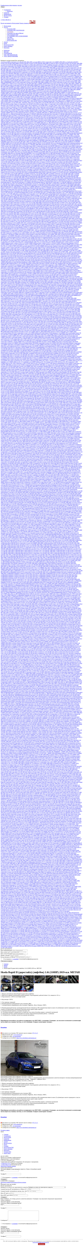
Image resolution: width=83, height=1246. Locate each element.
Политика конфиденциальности (9, 1182)
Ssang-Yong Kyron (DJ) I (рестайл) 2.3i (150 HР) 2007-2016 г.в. (30, 741)
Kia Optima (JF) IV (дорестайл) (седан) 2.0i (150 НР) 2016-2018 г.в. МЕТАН (42, 391)
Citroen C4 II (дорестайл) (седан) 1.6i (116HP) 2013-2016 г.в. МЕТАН (31, 166)
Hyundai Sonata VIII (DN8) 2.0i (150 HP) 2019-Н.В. (58, 318)
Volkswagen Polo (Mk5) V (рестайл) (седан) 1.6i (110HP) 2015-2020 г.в (21, 867)
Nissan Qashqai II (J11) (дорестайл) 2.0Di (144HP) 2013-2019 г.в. (52, 638)
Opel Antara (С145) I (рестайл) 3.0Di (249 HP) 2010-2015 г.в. (63, 663)
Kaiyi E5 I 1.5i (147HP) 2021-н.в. (11, 380)
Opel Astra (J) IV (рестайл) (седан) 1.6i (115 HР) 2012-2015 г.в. (27, 656)
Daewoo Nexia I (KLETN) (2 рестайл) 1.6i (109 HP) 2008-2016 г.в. (58, 170)
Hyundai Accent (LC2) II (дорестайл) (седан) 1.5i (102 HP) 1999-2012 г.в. (26, 298)
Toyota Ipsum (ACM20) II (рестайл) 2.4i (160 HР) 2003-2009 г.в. (28, 769)
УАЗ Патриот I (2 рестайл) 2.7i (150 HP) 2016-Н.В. (22, 937)
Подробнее (4, 1027)
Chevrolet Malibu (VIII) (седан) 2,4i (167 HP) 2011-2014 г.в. (56, 128)
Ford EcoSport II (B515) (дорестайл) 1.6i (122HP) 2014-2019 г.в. (25, 237)
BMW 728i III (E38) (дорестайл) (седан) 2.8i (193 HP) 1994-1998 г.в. (57, 83)
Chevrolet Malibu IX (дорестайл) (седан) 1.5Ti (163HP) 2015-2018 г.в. (52, 156)
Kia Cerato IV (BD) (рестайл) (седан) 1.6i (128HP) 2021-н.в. (61, 431)
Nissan (45, 601)
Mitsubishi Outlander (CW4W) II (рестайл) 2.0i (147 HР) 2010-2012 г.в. (21, 575)
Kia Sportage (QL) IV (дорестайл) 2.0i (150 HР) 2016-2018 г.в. (46, 420)
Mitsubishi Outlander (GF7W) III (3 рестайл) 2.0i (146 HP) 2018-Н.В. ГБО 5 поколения (33, 592)
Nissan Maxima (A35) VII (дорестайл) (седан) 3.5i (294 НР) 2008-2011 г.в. (58, 609)
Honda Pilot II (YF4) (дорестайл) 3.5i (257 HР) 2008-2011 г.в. (42, 285)
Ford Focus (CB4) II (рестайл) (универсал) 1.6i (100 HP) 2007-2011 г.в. (54, 220)
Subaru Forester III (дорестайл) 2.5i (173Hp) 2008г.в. (32, 747)
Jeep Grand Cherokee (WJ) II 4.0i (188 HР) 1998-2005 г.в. (58, 369)
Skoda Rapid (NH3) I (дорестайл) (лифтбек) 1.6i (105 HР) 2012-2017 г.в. (43, 718)
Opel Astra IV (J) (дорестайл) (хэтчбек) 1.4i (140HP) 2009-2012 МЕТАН (54, 664)
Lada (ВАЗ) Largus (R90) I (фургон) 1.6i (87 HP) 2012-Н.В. (38, 454)
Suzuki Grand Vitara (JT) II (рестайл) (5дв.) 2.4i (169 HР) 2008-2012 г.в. (53, 759)
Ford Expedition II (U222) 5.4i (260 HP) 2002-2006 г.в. (61, 231)
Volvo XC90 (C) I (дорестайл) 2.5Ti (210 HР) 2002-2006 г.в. (39, 896)
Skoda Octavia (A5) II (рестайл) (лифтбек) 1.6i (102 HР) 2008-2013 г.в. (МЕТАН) (30, 720)
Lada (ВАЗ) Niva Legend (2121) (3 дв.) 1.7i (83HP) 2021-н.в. (19, 485)
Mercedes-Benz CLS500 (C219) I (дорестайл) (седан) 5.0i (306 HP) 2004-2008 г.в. (24, 564)
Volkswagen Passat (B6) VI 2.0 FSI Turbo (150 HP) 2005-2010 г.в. (38, 864)
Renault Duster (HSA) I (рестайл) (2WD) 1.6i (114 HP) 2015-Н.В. (44, 702)
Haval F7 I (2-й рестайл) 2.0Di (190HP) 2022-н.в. (32, 270)
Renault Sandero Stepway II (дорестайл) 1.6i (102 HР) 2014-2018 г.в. (41, 688)
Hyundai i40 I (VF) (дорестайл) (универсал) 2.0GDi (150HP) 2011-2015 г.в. (45, 340)
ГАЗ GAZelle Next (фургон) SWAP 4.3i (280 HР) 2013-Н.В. (42, 914)
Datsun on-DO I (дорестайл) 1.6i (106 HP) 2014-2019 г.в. (20, 191)
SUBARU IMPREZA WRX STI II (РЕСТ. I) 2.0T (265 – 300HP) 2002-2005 (37, 753)
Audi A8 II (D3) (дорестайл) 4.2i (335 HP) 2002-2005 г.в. (28, 72)
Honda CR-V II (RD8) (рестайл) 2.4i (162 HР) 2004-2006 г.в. (38, 282)
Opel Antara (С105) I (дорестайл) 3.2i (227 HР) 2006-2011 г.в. (27, 659)
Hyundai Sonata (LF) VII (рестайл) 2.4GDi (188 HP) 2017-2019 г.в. (21, 322)
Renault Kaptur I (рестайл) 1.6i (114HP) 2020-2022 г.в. (19, 711)
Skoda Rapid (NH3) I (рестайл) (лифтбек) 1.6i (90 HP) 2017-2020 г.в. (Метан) (40, 725)
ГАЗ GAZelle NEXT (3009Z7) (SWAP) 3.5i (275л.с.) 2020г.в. (63, 918)
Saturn (4, 714)
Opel (46, 647)
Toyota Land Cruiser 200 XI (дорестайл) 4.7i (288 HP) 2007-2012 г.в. (50, 818)
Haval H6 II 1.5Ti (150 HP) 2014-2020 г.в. (22, 263)
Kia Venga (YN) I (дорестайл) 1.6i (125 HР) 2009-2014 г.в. (60, 380)
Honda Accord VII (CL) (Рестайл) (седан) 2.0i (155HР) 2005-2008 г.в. (38, 278)
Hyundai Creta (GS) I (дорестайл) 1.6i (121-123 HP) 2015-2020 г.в (42, 324)
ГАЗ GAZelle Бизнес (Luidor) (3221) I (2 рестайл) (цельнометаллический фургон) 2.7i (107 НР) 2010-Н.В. (41, 909)
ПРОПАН (6, 50)
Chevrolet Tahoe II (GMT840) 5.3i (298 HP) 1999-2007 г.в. (47, 137)
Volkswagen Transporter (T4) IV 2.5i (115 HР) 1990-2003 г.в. (50, 863)
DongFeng (66, 191)
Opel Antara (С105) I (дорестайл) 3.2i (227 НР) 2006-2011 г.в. (60, 659)
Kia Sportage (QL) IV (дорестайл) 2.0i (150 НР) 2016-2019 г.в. (59, 399)
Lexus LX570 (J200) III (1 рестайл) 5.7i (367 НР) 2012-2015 (43, 509)
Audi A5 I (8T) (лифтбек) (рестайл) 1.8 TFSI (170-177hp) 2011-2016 (57, 65)
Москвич (50, 518)
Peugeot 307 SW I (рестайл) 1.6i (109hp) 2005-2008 (62, 669)
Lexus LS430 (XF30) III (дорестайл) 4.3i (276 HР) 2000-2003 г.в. (25, 498)
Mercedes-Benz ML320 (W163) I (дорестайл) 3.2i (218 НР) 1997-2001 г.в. (33, 554)
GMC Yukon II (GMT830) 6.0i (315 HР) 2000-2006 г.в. (36, 250)
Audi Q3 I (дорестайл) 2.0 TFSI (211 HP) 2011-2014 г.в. (49, 75)
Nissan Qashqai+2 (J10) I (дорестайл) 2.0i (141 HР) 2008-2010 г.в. (33, 615)
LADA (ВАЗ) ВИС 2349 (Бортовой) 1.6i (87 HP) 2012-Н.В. (25, 464)
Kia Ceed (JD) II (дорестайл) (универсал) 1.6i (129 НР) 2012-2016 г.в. (21, 393)
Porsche (4, 676)
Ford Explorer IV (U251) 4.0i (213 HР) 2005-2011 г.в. (35, 214)
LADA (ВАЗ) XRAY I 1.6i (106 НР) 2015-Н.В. (58, 453)
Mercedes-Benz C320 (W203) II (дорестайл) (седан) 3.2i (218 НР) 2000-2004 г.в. (41, 537)
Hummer (38, 295)
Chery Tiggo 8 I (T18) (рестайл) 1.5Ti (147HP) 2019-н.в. (52, 108)
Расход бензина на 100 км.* (8, 957)
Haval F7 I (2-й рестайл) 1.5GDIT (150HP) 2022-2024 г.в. (29, 273)
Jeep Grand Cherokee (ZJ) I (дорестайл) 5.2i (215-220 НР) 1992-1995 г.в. (27, 375)
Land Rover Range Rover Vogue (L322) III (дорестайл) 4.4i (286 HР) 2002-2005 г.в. (41, 493)
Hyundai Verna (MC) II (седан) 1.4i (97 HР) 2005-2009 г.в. (17, 299)
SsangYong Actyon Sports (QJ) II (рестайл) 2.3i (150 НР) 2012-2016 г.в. (41, 740)
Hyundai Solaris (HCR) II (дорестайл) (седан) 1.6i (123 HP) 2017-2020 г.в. (46, 302)
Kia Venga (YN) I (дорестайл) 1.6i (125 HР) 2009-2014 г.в (43, 412)
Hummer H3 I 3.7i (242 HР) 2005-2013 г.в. (37, 296)
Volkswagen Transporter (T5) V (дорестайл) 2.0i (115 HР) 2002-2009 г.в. (48, 862)
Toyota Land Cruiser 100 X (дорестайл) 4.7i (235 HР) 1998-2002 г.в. (44, 783)
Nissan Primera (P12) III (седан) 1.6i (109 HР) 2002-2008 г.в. (37, 605)
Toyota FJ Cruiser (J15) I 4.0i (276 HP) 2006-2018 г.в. (30, 780)
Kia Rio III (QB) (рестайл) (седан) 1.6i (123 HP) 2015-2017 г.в (47, 408)
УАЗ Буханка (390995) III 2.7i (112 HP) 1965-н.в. (42, 946)
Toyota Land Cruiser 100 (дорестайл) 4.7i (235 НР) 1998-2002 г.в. (34, 811)
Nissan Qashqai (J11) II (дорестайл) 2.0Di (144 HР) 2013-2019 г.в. (52, 617)
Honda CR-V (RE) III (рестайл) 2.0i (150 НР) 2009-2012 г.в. (27, 289)
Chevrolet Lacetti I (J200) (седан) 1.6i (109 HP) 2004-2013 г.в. (21, 120)
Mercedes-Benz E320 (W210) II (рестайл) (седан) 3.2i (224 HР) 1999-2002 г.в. (56, 540)
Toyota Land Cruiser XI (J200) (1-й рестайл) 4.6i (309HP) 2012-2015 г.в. (55, 837)
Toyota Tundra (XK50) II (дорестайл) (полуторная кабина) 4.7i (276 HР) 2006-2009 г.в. (36, 796)
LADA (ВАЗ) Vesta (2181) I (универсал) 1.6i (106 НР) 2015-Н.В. (28, 453)
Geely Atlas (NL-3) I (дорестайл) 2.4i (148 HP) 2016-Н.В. (56, 240)
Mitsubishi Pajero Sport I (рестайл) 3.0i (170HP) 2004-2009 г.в (42, 583)
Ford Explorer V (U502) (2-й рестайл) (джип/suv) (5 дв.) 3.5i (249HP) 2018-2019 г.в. (24, 231)
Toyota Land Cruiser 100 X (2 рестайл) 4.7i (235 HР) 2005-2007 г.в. (31, 786)
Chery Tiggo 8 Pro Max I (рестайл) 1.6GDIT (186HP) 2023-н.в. (22, 111)
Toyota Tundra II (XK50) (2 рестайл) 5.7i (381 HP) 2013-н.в (43, 804)
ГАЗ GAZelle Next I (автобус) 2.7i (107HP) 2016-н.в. (24, 922)
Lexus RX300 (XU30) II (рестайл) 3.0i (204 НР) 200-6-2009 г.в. (33, 501)
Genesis (45, 237)
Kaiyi (40, 379)
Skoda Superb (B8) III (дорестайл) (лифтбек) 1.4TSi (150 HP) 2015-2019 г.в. (33, 731)
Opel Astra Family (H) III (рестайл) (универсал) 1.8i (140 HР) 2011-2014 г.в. (39, 651)
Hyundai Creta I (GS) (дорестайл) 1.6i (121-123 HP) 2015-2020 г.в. (26, 318)
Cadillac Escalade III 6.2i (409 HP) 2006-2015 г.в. (53, 94)
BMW (7, 82)
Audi (68, 62)
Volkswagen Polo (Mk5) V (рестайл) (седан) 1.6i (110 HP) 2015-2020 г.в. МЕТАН (46, 870)
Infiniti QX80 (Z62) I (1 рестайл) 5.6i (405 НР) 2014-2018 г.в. (18, 356)
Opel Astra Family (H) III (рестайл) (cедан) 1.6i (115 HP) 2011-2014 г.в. (34, 654)
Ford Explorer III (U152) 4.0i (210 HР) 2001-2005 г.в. (61, 212)
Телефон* (3, 1174)
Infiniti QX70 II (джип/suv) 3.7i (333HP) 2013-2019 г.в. (49, 359)
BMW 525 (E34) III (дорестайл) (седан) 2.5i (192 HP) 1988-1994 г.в (59, 89)
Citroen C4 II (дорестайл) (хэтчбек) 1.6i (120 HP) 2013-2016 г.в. (44, 165)
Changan (4, 98)
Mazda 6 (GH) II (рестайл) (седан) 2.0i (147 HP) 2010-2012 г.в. (27, 521)
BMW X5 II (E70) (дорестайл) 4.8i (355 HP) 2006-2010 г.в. (37, 88)
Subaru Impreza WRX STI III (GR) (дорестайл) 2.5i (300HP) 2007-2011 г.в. (46, 757)
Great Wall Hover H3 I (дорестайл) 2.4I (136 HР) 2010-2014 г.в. (50, 254)
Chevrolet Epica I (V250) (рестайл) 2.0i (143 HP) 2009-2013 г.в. (42, 118)
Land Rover (42, 485)
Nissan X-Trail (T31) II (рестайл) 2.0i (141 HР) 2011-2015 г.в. (44, 621)
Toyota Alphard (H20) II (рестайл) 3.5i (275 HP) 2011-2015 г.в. (25, 812)
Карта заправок (8, 1149)
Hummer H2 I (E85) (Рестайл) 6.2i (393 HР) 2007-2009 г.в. (56, 295)
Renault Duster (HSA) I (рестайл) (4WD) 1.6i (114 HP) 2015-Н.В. (55, 701)
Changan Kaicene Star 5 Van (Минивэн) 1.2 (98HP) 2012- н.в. (59, 101)
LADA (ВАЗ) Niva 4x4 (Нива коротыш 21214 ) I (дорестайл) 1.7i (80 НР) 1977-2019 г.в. (34, 450)
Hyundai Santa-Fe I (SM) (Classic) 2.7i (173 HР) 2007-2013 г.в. (50, 311)
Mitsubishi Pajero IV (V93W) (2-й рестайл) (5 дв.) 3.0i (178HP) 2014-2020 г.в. (34, 596)
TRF (57, 946)
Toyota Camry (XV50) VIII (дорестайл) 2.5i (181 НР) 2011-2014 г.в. (20, 770)
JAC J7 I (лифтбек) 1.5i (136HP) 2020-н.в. (66, 360)
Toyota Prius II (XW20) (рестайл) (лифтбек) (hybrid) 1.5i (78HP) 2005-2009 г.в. (23, 835)
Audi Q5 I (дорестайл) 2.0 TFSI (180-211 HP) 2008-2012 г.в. (37, 73)
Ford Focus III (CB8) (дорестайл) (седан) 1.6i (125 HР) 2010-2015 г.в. (56, 205)
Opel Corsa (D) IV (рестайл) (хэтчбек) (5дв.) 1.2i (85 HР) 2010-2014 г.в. (24, 649)
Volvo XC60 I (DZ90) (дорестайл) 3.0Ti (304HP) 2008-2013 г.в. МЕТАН (29, 902)
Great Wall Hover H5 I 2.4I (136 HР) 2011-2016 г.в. (54, 257)
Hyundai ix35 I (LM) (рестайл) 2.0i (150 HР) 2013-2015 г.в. (59, 308)
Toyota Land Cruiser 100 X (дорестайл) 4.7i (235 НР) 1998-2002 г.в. (39, 785)
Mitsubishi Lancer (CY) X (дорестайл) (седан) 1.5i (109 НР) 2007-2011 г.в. (35, 570)
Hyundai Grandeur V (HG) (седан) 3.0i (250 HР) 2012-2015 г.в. (60, 305)
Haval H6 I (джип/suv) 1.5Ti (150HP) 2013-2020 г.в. (57, 269)
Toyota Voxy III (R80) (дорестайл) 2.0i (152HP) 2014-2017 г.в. (44, 838)
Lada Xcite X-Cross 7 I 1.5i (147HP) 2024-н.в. (53, 482)
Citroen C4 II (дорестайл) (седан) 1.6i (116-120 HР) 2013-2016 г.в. (20, 163)
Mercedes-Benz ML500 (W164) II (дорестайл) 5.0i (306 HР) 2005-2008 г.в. (25, 559)
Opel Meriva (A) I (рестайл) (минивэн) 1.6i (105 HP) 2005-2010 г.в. (29, 663)
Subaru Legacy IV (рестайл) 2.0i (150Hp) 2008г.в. (62, 750)
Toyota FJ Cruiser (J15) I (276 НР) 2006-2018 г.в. (57, 780)
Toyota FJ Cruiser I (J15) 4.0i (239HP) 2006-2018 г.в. (22, 830)
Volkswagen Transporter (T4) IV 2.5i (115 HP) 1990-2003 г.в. (47, 869)
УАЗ (48, 927)
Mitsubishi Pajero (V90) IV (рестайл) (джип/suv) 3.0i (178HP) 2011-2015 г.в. (40, 593)
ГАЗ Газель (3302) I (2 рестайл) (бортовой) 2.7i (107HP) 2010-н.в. (56, 922)
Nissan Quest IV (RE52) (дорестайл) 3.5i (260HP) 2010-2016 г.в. (39, 641)
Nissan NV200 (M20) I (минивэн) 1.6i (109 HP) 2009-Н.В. (61, 612)
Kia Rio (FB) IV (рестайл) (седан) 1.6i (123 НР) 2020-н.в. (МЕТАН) (55, 382)
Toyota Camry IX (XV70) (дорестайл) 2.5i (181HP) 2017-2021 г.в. (28, 827)
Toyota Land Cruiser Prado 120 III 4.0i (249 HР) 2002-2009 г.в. (21, 788)
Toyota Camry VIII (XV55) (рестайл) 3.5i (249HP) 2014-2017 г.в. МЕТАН (40, 847)
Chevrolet (18, 112)
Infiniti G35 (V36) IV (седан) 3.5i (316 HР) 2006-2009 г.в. (56, 347)
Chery (77, 101)
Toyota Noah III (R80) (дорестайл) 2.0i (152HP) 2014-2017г (39, 820)
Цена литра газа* (5, 952)
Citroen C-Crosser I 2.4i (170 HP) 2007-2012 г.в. (28, 162)
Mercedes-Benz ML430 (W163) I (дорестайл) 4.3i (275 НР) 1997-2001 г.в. (28, 557)
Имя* (2, 1170)
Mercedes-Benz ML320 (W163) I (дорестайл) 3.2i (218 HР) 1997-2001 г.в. (35, 553)
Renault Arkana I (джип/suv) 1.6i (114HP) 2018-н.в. (62, 706)
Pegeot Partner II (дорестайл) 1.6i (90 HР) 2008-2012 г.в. (38, 667)
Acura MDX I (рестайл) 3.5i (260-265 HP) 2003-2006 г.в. (19, 62)
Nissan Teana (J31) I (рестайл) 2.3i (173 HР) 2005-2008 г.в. (52, 607)
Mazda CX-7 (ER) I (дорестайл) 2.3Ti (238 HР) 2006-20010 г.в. (41, 524)
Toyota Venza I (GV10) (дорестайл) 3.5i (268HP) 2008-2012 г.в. (57, 843)
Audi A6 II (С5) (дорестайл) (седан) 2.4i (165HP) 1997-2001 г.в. (60, 79)
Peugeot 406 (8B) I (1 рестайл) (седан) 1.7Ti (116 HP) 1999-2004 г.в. (34, 672)
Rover (14, 712)
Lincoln (16, 518)
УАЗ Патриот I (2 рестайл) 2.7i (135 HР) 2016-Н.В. (32, 934)
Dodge (72, 172)
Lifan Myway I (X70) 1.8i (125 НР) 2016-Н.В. (28, 517)
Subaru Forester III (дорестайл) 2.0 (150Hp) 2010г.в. (39, 749)
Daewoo (10, 169)
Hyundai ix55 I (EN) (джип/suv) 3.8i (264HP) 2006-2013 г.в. (51, 338)
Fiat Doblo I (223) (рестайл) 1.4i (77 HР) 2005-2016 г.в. (35, 194)
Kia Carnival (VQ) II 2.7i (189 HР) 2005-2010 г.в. (60, 405)
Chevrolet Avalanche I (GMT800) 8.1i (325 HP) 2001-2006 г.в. (38, 134)
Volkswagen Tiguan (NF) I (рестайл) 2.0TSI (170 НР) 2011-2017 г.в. (57, 856)
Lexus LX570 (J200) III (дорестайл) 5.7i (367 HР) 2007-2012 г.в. (42, 504)
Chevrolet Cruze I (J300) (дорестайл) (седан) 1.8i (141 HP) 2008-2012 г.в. (30, 124)
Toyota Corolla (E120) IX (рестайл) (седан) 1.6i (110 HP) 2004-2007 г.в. (51, 806)
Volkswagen (40, 851)
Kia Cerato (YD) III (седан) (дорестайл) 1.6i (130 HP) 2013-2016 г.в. (51, 415)
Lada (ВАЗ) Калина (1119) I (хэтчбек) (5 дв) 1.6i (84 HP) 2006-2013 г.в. (48, 456)
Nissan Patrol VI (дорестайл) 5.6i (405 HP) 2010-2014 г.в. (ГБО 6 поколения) (29, 627)
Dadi (6, 169)
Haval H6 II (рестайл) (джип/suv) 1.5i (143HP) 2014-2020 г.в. (43, 266)
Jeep (39, 366)
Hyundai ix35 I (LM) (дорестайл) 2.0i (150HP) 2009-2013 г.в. (18, 338)
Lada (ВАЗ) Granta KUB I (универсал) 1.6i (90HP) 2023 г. (25, 482)
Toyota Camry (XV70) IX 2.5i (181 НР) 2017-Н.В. (46, 772)
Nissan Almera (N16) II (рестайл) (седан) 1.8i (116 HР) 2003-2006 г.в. (20, 604)
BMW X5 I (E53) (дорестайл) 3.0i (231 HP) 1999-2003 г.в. (50, 85)
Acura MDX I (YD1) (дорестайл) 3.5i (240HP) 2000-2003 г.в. (50, 62)
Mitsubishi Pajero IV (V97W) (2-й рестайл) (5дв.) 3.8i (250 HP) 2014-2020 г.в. (23, 601)
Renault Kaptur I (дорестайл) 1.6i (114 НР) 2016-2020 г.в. (51, 692)
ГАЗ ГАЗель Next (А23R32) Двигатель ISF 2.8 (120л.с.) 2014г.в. (39, 905)
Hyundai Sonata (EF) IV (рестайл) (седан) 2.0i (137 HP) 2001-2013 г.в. (29, 321)
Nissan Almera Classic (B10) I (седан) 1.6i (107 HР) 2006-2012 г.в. (22, 602)
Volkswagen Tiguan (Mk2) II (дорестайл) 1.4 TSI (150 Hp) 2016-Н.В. (20, 856)
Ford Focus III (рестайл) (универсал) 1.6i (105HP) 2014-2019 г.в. (58, 228)
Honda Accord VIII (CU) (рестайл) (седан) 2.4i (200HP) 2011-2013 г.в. (45, 292)
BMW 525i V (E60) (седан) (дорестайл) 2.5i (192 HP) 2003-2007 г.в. (20, 83)
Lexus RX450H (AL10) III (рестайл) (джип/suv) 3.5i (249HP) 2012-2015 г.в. (25, 512)
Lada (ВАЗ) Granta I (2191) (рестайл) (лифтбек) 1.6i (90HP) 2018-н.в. (31, 475)
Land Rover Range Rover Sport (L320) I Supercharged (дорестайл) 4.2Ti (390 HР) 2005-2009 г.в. (41, 488)
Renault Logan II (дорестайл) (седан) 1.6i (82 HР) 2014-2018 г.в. (30, 689)
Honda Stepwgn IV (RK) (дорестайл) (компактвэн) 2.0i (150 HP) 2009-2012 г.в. (29, 279)
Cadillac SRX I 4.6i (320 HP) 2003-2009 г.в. (28, 94)
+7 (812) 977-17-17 (6, 1163)
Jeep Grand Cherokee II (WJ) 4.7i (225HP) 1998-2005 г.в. (36, 378)
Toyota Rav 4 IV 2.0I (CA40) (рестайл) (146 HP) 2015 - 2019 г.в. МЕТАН (32, 805)
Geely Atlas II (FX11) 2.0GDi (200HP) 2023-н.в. (37, 246)
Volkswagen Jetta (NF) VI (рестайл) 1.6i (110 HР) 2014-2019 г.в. (22, 876)
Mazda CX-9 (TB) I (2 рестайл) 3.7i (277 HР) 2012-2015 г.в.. (51, 531)
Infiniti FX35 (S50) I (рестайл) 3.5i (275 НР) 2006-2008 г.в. (31, 349)
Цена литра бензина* (6, 953)
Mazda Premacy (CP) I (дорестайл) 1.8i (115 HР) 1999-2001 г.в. (56, 522)
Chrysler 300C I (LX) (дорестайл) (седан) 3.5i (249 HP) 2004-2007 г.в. (40, 157)
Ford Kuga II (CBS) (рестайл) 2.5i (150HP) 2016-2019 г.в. (43, 222)
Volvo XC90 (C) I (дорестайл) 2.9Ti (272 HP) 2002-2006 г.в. (42, 901)
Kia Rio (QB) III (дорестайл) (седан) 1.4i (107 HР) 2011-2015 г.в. (49, 386)
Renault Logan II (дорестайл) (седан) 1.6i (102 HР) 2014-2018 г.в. (59, 686)
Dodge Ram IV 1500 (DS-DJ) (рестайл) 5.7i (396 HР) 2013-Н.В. (33, 180)
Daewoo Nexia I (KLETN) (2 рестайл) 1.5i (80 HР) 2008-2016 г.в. (29, 169)
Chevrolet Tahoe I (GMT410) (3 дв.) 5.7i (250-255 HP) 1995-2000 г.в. (56, 136)
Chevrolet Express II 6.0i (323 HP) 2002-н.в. (59, 117)
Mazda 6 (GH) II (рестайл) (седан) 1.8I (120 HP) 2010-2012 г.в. (22, 522)
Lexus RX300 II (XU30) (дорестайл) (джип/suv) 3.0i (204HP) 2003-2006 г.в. (31, 511)
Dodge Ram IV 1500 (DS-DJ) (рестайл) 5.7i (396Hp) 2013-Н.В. (20, 182)
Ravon (58, 679)
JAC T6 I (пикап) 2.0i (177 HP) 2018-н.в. (47, 363)
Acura (2, 62)
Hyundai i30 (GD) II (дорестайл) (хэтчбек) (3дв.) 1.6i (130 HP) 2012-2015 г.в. (56, 315)
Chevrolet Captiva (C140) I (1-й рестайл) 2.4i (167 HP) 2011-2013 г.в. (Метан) (42, 150)
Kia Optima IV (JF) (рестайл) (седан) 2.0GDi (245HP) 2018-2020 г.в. (31, 438)
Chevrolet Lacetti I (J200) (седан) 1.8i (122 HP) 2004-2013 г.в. (54, 120)
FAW (17, 192)
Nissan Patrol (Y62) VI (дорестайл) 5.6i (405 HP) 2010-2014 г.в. (39, 625)
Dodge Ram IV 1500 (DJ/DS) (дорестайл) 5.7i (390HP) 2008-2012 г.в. (23, 186)
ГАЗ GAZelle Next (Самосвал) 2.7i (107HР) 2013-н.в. (40, 924)
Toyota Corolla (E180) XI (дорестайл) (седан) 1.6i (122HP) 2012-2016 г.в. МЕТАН (49, 808)
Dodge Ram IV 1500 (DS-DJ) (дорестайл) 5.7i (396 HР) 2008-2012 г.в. (40, 179)
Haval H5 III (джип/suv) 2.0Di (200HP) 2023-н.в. (32, 272)
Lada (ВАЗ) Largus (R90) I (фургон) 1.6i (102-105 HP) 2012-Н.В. (41, 460)
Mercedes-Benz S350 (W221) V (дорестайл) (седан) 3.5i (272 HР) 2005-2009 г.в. (29, 547)
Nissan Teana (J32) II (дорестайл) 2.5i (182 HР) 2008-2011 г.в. (21, 609)
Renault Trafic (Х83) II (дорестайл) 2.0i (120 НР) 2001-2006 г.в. (22, 696)
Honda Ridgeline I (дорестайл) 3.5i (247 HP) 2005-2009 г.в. (54, 286)
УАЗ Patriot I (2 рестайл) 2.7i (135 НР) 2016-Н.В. (64, 938)
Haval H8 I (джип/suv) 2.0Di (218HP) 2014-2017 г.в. (22, 267)
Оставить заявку (5, 1130)
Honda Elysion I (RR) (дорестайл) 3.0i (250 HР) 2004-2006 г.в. (19, 280)
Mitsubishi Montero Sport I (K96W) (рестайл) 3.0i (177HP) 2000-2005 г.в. (35, 585)
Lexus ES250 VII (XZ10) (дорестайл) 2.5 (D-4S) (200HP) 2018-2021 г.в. (51, 514)
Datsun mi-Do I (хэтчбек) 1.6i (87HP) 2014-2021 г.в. (49, 191)
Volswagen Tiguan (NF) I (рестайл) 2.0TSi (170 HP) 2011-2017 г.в (57, 867)
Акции (6, 1141)
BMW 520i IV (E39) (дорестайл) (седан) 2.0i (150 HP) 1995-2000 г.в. (27, 82)
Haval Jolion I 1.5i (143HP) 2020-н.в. (69, 267)
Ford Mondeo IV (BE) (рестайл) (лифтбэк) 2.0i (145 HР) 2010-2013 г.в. (46, 208)
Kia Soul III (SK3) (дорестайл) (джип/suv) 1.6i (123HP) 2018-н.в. (53, 424)
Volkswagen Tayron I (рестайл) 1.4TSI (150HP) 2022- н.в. (17, 891)
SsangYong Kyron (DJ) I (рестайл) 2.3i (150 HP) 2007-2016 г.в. (19, 743)
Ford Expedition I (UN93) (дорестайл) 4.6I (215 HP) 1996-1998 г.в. (58, 218)
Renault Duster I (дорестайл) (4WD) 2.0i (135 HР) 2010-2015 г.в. (56, 696)
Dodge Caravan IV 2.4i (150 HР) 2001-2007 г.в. (38, 173)
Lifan (14, 517)
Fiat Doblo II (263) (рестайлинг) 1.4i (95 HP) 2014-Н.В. (65, 194)
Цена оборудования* (6, 950)
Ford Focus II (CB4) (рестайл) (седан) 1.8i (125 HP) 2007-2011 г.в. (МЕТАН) (39, 198)
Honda (22, 275)
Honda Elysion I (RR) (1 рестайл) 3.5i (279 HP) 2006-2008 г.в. (52, 280)
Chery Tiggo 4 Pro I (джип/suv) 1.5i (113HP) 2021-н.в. (43, 107)
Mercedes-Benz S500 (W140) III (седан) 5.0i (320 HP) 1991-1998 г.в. (26, 546)
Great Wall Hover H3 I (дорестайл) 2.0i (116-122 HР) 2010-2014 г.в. (23, 257)
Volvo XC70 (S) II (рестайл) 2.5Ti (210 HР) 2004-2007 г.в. (57, 893)
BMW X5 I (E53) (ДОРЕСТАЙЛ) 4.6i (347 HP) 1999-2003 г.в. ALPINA (21, 89)
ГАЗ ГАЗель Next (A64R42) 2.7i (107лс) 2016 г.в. (19, 917)
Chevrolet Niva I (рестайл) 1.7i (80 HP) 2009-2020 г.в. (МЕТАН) (38, 112)
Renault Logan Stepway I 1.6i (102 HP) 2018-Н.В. (42, 705)
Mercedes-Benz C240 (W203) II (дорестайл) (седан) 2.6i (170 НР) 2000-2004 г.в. (37, 535)
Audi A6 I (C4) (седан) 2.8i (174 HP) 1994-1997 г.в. (24, 69)
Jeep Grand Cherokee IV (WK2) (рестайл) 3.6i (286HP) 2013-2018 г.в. (41, 372)
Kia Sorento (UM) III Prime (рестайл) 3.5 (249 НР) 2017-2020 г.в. (39, 395)
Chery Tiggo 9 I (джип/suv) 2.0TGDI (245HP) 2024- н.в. (54, 111)
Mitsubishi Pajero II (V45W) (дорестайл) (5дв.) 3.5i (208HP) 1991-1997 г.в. (25, 599)
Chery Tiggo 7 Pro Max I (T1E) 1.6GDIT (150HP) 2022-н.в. (21, 108)
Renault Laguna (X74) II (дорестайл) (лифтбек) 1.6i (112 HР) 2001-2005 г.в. (38, 683)
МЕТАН (6, 52)
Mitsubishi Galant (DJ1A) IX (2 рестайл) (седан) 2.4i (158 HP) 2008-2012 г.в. (22, 591)
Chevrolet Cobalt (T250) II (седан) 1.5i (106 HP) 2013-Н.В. (35, 147)
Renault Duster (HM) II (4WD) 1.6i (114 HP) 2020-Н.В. (51, 708)
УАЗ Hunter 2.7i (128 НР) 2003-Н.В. (40, 928)
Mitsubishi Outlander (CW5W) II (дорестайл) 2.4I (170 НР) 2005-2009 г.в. (22, 589)
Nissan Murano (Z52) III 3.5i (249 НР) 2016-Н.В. (18, 628)
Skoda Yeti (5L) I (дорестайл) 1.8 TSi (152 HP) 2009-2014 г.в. (49, 730)
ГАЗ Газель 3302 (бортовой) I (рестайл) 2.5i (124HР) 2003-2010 (50, 917)
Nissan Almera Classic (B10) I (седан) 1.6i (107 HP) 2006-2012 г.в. (19, 631)
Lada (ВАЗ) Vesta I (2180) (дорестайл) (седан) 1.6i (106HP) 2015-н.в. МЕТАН (41, 473)
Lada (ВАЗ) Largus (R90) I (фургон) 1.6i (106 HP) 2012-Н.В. (62, 457)
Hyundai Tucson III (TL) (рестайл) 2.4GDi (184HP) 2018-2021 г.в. (20, 347)
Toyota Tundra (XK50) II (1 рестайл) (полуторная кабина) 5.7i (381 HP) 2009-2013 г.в (52, 815)
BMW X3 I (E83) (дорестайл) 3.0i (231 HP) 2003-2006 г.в (26, 86)
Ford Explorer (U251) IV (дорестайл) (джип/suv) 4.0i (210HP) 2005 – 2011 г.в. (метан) (39, 229)
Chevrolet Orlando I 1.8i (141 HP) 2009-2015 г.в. (34, 133)
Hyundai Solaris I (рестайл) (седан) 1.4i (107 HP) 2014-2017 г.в (40, 320)
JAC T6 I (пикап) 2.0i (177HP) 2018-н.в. (52, 362)
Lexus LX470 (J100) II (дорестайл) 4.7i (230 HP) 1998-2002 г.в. (56, 502)
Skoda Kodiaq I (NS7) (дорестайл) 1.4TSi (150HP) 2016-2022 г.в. (59, 735)
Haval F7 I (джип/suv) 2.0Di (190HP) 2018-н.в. (23, 265)
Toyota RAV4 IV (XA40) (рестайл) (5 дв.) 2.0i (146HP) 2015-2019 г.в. (29, 828)
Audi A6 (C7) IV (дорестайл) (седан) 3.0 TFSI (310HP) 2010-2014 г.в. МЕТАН (32, 78)
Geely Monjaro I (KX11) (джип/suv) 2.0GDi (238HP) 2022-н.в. (59, 244)
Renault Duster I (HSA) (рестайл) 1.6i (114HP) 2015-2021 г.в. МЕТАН (51, 682)
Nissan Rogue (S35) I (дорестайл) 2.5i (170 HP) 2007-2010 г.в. (46, 633)
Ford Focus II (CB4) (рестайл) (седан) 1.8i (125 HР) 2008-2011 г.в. (33, 199)
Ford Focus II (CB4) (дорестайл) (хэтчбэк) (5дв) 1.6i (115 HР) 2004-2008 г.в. (22, 202)
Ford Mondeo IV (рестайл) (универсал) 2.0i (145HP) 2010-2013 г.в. (23, 228)
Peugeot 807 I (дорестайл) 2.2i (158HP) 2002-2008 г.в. (22, 673)
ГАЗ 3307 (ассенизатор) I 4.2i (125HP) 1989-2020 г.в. (24, 925)
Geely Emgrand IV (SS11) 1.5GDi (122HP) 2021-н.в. (29, 244)
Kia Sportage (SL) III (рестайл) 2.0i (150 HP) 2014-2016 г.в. (29, 414)
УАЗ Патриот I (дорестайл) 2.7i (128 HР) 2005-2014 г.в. (17, 930)
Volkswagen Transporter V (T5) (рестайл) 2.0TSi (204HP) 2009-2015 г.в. (21, 885)
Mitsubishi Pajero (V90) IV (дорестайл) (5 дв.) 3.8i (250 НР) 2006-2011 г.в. (22, 580)
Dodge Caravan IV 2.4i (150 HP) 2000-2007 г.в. (40, 183)
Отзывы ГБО (7, 1152)
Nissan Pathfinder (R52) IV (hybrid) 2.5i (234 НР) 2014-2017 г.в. (33, 630)
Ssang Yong (27, 738)
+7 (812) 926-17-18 (6, 1164)
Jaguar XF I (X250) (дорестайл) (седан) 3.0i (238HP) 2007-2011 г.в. (20, 366)
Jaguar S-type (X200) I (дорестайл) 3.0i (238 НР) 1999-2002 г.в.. (30, 364)
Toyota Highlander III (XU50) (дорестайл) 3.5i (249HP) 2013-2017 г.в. (45, 809)
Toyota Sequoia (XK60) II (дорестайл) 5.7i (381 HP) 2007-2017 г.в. (48, 802)
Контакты (6, 1150)
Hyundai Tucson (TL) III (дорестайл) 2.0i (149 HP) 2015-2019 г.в (35, 328)
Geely (49, 238)
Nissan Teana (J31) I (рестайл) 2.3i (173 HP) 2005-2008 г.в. (53, 631)
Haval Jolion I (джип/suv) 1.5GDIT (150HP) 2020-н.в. (59, 270)
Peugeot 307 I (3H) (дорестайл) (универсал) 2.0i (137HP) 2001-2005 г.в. (56, 673)
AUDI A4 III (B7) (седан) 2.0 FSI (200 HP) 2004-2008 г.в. (35, 63)
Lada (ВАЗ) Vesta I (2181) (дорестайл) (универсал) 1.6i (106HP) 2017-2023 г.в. (31, 483)
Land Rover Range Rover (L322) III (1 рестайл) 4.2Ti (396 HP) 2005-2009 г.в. (23, 495)
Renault (34, 680)
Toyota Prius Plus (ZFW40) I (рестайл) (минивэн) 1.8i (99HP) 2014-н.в (59, 821)
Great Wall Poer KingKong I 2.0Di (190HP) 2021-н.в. (27, 262)
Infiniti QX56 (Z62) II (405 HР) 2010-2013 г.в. (66, 351)
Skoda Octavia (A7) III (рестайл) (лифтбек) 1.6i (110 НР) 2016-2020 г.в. (40, 727)
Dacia (3, 169)
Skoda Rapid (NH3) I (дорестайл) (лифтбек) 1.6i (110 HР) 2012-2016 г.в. (43, 717)
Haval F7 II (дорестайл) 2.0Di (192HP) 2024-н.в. (58, 273)
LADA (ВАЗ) (68, 440)
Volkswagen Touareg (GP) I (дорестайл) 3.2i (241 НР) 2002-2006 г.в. (48, 860)
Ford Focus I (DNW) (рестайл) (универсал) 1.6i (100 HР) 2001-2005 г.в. (27, 201)
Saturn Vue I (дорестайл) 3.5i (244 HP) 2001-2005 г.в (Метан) (22, 714)
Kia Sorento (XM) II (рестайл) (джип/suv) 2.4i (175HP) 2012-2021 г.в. (21, 430)
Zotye (3, 904)
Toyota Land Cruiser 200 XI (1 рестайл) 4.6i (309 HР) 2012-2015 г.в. (37, 792)
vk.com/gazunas (16, 1036)
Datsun (45, 189)
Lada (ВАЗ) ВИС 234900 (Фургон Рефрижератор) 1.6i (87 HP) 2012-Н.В (53, 466)
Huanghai (10, 295)
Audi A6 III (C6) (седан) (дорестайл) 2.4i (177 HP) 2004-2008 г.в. (39, 67)
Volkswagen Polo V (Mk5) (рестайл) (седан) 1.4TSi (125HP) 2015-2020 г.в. (30, 888)
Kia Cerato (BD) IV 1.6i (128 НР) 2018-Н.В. (51, 389)
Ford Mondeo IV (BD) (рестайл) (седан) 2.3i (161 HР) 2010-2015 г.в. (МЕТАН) (32, 196)
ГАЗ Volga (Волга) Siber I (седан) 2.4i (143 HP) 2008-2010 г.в (63, 908)
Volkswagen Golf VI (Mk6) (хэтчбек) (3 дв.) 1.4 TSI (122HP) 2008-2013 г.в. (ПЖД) (53, 859)
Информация (7, 14)
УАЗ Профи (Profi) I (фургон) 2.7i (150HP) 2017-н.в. (60, 941)
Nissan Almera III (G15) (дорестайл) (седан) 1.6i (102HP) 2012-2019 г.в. (27, 635)
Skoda (40, 714)
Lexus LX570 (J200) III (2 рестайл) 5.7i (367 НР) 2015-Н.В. (29, 505)
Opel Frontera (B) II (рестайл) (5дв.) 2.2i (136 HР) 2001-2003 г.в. (36, 662)
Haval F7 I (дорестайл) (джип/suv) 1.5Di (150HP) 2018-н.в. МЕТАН (54, 265)
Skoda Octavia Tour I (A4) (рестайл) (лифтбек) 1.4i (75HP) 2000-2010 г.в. (30, 734)
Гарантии (6, 12)
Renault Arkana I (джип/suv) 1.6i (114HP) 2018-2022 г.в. (49, 711)
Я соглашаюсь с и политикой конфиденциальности (20, 959)
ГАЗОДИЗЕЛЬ (8, 53)
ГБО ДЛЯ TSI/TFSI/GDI (10, 54)
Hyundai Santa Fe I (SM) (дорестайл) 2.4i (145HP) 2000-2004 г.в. (41, 336)
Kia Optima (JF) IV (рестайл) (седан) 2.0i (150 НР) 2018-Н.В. (22, 389)
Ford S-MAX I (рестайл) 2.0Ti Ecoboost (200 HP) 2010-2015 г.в (43, 225)
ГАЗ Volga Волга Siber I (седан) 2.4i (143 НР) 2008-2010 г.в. (24, 906)
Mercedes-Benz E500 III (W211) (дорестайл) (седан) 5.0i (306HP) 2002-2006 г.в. (23, 543)
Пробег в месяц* (5, 955)
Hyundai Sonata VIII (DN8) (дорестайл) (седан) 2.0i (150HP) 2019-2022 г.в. (44, 343)
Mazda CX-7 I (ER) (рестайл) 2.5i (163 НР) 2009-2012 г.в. (44, 527)
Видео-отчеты (8, 15)
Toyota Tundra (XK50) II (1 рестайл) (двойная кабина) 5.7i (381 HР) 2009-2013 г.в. (35, 795)
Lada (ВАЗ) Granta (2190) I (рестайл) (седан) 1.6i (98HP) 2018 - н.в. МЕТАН (54, 467)
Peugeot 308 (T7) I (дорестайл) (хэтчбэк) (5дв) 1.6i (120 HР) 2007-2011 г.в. (28, 669)
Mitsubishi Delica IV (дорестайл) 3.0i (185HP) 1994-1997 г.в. (31, 598)
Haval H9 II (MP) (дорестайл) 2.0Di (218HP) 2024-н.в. (60, 272)
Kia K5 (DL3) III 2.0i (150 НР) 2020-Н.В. (20, 408)
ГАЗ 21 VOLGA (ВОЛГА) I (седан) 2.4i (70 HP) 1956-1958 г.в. (30, 908)
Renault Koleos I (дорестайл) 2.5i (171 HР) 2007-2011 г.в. (33, 706)
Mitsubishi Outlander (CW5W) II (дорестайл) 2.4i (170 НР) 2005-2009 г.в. (24, 586)
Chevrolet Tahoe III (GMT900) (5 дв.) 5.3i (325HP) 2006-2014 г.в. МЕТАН (35, 153)
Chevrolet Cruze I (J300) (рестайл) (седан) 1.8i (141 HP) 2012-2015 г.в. (24, 127)
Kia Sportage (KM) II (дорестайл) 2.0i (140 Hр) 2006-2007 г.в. (24, 396)
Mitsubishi (55, 569)
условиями (15, 959)
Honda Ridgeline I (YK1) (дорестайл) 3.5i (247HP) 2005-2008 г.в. (47, 291)
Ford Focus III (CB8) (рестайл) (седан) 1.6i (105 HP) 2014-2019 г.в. (49, 207)
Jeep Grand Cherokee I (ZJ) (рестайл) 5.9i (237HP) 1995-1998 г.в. (19, 376)
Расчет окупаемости (6, 23)
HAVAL (43, 262)
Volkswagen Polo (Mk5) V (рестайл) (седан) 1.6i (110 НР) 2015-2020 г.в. (21, 854)
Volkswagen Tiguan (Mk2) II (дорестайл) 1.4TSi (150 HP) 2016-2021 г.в (21, 879)
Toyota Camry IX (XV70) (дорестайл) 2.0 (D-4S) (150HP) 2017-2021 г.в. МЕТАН (37, 841)
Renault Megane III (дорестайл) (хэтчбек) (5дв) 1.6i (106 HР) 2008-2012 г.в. (22, 691)
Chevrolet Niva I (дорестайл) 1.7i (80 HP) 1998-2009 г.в (28, 144)
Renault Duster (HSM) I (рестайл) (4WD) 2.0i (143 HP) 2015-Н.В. (20, 701)
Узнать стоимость (24, 23)
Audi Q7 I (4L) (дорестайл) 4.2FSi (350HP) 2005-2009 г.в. (41, 80)
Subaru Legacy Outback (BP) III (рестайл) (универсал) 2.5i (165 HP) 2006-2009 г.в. (28, 754)
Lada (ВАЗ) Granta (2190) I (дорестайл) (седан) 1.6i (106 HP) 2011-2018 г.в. (31, 447)
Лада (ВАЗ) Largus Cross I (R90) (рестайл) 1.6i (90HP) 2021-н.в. (56, 478)
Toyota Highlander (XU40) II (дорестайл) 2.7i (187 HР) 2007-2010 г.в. (54, 777)
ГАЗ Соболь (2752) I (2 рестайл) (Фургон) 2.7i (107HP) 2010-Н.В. (52, 920)
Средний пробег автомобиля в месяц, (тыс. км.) (14, 1191)
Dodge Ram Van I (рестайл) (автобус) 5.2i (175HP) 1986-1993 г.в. (25, 189)
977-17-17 (35, 1033)
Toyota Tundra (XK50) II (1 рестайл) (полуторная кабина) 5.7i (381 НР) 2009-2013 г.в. (49, 798)
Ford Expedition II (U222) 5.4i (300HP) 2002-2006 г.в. (51, 233)
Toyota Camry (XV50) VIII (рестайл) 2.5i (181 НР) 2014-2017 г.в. (53, 817)
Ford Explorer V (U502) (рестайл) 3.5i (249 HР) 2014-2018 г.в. (41, 217)
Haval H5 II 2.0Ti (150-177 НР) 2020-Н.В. (57, 262)
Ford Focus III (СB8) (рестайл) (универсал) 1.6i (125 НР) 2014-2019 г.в (52, 221)
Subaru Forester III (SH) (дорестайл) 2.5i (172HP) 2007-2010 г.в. (22, 756)
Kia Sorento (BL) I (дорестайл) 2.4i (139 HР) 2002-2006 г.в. (40, 401)
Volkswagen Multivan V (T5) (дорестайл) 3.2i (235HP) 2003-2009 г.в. (21, 889)
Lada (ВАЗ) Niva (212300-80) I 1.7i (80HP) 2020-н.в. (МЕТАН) (41, 480)
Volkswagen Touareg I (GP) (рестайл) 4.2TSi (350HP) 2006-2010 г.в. (23, 882)
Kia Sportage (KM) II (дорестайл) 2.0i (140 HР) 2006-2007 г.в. (56, 393)
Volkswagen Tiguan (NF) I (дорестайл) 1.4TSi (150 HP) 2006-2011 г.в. (27, 875)
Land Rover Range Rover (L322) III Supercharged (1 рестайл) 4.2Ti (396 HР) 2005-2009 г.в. (54, 492)
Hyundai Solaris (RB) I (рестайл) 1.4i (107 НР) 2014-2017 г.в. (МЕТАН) (52, 299)
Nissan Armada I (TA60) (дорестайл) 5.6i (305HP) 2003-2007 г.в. (30, 644)
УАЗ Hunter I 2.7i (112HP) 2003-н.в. (28, 943)
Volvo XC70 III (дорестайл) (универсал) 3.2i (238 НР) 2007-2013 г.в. (47, 895)
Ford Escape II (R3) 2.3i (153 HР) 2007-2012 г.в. (34, 212)
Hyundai (4, 298)
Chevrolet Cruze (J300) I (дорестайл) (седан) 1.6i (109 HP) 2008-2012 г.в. (43, 146)
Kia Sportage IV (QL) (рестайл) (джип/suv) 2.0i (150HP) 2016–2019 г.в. (27, 428)
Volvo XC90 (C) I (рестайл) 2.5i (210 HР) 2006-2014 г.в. (52, 898)
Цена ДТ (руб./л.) (5, 1193)
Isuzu (16, 360)
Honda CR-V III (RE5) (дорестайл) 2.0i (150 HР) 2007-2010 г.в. (25, 283)
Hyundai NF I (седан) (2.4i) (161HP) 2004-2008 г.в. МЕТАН (55, 322)
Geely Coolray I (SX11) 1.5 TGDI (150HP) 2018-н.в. (24, 243)
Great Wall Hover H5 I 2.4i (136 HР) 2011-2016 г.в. (29, 259)
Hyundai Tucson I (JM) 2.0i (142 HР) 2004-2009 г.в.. (45, 327)
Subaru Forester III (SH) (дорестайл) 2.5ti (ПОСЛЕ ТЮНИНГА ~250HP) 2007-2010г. (49, 751)
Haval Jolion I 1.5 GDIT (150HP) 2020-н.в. (47, 267)
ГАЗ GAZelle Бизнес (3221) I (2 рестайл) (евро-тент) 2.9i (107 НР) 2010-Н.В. (56, 912)
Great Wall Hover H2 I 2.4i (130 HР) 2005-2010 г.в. (38, 253)
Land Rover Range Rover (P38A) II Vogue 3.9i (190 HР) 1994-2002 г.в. (21, 486)
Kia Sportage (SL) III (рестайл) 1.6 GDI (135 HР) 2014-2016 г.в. (25, 399)
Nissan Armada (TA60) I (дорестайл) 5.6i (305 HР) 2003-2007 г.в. (30, 622)
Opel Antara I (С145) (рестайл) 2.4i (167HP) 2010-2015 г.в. (52, 666)
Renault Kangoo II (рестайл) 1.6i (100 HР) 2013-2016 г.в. (36, 695)
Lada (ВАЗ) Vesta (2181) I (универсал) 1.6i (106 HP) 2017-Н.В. (37, 463)
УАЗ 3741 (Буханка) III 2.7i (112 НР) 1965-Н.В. (62, 927)
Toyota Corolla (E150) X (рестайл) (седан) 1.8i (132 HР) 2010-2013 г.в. (39, 767)
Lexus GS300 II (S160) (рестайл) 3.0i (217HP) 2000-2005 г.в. (62, 512)
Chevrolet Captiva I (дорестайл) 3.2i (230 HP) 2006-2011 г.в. (38, 130)
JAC (19, 360)
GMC (11, 249)
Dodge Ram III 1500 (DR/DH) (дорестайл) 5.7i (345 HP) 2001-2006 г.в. (48, 176)
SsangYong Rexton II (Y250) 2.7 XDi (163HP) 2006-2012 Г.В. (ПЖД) (43, 744)
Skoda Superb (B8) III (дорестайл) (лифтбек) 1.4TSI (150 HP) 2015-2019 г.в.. (34, 733)
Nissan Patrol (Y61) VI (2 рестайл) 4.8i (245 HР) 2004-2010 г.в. (52, 624)
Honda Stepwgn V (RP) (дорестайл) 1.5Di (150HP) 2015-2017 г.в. (32, 293)
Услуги (6, 27)
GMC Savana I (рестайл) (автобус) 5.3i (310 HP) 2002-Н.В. (18, 251)
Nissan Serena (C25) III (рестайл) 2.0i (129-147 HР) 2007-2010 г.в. (28, 612)
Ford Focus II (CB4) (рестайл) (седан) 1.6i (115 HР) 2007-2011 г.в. (61, 204)
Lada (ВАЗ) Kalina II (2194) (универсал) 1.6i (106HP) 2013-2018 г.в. (20, 478)
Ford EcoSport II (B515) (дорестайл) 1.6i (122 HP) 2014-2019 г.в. (38, 209)
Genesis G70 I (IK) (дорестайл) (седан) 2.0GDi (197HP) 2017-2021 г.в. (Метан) (26, 238)
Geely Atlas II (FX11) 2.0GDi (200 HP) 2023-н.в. (47, 247)
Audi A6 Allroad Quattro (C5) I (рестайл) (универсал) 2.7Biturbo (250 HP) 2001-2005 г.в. (37, 70)
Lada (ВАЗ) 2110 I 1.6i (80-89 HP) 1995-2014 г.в (67, 454)
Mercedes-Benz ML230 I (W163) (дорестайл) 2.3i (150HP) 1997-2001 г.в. (32, 569)
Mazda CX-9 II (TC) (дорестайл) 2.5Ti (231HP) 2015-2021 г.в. (29, 534)
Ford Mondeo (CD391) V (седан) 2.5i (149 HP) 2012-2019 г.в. (32, 227)
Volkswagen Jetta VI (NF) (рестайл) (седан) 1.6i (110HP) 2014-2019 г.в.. (21, 877)
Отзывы (6, 17)
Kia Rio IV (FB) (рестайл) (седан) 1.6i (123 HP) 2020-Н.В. (42, 407)
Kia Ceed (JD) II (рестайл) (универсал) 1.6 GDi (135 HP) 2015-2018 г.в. (34, 409)
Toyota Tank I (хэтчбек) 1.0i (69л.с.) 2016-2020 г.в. (26, 843)
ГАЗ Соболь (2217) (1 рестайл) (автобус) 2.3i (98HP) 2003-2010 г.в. (37, 921)
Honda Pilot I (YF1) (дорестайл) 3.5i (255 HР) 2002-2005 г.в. (58, 283)
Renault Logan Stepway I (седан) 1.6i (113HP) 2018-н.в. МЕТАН (36, 709)
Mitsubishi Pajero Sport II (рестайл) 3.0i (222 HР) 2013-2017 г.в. (59, 580)
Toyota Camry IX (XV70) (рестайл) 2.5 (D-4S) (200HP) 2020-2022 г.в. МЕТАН (57, 844)
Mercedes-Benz (50, 534)
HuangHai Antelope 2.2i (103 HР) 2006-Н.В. (24, 295)
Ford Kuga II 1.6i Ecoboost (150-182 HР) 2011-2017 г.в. (23, 211)
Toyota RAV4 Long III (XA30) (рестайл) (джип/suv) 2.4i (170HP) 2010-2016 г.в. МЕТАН (41, 822)
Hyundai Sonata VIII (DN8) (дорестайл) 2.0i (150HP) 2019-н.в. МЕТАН (44, 334)
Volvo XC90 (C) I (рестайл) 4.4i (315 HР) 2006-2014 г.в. (31, 899)
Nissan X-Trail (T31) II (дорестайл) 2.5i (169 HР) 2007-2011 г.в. (59, 620)
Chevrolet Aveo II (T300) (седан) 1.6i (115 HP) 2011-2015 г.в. (32, 117)
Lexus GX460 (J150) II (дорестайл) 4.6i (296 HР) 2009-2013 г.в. (22, 502)
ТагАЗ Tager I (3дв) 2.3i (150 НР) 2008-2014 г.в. (19, 764)
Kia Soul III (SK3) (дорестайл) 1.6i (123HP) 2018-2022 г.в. (18, 440)
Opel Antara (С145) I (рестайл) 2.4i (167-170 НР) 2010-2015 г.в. (48, 660)
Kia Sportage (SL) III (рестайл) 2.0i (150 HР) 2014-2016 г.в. (57, 396)
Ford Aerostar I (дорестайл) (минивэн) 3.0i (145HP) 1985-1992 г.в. (44, 234)
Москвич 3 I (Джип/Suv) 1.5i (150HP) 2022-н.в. (16, 520)
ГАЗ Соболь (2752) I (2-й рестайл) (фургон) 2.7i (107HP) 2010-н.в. (29, 911)
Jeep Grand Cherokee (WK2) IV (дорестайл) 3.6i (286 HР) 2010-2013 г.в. (30, 373)
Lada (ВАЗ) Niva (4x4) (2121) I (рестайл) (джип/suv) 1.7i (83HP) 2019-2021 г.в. (26, 476)
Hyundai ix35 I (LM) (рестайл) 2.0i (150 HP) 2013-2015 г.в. (39, 309)
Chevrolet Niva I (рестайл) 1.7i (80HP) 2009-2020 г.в (57, 144)
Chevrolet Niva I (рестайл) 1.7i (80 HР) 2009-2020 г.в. (29, 114)
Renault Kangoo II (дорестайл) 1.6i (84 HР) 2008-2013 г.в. (59, 685)
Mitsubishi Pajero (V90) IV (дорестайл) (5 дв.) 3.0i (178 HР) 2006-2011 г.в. (22, 579)
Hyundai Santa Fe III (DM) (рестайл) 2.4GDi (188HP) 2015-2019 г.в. (45, 341)
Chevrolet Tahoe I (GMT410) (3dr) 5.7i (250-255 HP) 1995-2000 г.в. (20, 136)
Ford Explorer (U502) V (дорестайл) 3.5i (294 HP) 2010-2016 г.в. (25, 224)
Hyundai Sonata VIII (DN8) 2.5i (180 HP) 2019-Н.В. (46, 317)
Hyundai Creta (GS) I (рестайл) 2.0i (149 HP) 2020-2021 (28, 330)
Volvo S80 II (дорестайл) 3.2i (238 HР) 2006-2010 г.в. (27, 893)
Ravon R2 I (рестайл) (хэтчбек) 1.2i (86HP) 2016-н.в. (17, 680)
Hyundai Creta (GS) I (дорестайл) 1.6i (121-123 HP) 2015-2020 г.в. (26, 308)
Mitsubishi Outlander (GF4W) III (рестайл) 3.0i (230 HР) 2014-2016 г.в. (21, 578)
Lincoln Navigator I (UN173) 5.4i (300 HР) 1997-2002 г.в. (33, 518)
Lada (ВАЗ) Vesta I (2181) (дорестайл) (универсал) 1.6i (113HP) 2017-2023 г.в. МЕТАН (48, 479)
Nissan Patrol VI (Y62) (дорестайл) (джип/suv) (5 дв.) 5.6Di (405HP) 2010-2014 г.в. (43, 640)
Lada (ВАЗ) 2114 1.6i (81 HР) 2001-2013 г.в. (42, 444)
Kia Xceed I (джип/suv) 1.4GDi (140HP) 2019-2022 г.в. (52, 436)
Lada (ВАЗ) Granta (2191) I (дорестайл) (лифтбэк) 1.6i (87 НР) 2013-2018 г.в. (29, 449)
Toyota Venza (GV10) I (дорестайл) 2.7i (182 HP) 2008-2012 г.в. (57, 776)
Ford (9, 196)
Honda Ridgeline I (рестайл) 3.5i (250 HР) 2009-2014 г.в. (23, 286)
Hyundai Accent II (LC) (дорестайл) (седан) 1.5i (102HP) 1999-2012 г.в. (27, 346)
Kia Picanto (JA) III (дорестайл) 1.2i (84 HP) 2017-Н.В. (40, 383)
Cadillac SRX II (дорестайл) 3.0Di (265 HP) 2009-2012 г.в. (31, 96)
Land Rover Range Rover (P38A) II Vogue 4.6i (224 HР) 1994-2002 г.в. (58, 486)
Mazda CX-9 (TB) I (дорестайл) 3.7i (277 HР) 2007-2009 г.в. (27, 528)
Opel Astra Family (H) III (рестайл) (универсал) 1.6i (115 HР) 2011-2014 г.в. (39, 653)
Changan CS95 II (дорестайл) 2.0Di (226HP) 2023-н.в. (56, 99)
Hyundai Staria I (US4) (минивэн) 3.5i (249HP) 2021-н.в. (55, 333)
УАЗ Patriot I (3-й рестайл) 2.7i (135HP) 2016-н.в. (33, 941)
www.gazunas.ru (17, 1034)
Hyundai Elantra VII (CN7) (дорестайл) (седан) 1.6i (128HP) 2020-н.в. (21, 333)
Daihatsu (31, 172)
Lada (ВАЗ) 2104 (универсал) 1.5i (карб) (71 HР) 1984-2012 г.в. (32, 443)
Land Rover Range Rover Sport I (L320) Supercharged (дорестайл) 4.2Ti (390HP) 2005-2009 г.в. (27, 496)
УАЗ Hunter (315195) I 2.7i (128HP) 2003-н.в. (50, 943)
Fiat (49, 192)
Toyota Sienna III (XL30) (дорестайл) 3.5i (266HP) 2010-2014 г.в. (30, 834)
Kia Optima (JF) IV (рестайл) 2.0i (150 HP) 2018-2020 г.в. (17, 415)
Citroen (59, 160)
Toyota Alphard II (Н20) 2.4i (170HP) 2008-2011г (65, 805)
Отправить (3, 1179)
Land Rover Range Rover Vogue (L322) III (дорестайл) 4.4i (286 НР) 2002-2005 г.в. (57, 488)
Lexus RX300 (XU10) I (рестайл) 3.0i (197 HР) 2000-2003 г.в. (47, 499)
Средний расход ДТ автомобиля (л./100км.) (13, 1189)
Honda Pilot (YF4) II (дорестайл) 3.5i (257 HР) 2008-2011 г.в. (59, 289)
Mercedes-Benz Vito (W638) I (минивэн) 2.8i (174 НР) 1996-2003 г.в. (20, 563)
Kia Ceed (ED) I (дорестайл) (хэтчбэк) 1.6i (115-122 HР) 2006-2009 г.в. (39, 392)
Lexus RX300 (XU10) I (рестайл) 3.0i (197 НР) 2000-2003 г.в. (59, 498)
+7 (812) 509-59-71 (6, 19)
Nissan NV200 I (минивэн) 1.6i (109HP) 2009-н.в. (26, 646)
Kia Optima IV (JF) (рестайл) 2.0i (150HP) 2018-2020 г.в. (20, 424)
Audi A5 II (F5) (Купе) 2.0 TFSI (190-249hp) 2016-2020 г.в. (29, 76)
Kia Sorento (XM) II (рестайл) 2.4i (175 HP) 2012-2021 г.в (37, 417)
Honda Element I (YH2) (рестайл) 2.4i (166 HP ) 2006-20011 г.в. (44, 276)
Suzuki (32, 759)
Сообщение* (4, 1220)
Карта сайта (7, 1153)
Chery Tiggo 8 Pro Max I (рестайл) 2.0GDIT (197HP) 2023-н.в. (42, 109)
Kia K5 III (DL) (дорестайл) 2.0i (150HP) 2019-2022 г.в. (43, 433)
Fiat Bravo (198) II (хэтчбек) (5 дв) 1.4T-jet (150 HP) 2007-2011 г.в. (42, 195)
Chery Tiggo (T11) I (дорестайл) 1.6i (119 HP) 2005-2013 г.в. (40, 102)
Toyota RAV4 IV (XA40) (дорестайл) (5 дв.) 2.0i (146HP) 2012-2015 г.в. (21, 824)
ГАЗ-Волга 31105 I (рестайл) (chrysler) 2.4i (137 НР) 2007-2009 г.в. (54, 904)
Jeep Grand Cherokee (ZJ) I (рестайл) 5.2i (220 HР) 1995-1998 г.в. (40, 367)
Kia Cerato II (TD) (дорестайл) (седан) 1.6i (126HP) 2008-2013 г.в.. (37, 425)
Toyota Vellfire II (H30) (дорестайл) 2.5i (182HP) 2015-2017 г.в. (38, 831)
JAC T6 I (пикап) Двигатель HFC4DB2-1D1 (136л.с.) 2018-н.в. (37, 360)
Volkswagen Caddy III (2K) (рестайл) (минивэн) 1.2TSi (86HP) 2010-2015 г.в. (23, 886)
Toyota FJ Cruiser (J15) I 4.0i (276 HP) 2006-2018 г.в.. (26, 821)
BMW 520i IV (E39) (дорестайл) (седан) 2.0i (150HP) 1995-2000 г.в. (43, 92)
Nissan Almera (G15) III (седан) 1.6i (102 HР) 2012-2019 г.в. (55, 604)
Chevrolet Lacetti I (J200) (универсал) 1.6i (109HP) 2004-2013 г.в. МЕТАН (33, 122)
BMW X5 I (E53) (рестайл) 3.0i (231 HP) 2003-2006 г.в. (56, 86)
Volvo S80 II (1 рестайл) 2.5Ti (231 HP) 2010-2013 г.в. (60, 899)
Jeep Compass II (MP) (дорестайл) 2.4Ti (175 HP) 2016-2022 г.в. (22, 379)
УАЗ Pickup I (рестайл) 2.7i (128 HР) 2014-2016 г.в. (20, 935)
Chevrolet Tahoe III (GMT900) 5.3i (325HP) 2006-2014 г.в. (37, 151)
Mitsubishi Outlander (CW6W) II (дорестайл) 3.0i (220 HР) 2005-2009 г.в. (27, 573)
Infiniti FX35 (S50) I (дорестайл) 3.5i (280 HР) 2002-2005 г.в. (18, 350)
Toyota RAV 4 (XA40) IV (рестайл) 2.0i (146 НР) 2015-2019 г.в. (30, 775)
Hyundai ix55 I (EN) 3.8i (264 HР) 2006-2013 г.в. (44, 307)
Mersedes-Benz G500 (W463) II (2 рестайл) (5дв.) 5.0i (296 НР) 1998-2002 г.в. (34, 549)
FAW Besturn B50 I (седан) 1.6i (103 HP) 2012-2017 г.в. (33, 192)
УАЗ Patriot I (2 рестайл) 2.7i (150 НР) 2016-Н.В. (38, 938)
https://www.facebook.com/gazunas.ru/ (26, 1038)
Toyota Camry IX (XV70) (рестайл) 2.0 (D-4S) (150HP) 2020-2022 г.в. (35, 840)
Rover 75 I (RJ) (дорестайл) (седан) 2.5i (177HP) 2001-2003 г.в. (33, 712)
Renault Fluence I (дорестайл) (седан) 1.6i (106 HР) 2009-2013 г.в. (26, 685)
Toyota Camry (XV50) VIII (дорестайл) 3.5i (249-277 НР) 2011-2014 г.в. (35, 773)
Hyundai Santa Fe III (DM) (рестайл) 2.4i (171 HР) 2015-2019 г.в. (40, 312)
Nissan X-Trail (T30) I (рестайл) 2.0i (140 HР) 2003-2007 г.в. (18, 617)
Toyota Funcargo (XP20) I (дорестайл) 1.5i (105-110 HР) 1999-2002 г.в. (44, 766)
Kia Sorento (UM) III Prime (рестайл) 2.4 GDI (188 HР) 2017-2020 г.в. (45, 404)
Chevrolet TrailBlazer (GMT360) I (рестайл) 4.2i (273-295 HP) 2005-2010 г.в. (56, 149)
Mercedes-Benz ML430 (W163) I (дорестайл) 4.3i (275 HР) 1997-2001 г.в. (30, 556)
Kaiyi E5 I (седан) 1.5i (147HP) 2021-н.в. (53, 379)
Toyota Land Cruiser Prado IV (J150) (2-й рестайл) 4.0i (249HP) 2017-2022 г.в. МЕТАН (40, 849)
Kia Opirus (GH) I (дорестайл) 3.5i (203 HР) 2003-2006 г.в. (31, 405)
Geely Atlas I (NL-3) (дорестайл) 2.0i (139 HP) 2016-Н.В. (26, 240)
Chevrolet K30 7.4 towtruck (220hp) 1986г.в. (59, 133)
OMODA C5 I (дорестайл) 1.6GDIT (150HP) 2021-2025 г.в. (29, 647)
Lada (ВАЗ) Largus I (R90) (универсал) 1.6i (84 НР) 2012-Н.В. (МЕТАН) (47, 441)
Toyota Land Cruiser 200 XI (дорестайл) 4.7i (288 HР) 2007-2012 (59, 812)
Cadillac (15, 94)
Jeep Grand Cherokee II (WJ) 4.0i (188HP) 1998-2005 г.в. (52, 376)
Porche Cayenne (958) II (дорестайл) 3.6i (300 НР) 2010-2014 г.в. (49, 678)
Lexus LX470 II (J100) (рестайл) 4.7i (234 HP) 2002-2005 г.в (47, 508)
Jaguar (59, 363)
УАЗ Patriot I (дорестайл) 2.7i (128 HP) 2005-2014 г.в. (50, 937)
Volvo (34, 891)
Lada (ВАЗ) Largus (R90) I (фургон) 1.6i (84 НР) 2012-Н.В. (40, 451)
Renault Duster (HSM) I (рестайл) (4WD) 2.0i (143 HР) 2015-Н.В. (30, 699)
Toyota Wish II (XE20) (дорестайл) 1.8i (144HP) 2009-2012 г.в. (51, 846)
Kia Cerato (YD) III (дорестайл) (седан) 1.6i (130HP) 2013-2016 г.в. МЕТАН (31, 427)
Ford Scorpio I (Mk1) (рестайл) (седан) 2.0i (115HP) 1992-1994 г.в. (40, 236)
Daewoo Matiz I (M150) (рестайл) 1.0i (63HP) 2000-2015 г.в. (24, 170)
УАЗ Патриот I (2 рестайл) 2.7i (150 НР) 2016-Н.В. (47, 935)
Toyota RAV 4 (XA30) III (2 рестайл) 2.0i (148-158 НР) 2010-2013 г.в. (21, 776)
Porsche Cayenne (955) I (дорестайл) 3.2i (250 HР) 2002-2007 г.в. (58, 676)
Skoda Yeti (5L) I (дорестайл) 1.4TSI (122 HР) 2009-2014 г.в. (44, 715)
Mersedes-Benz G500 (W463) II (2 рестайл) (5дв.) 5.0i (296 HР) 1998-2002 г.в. (36, 551)
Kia (44, 380)
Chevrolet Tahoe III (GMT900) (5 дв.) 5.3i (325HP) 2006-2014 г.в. (30, 154)
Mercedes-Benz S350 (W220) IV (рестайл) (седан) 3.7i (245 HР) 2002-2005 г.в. (23, 544)
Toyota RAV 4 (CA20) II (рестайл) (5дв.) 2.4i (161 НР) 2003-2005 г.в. (57, 770)
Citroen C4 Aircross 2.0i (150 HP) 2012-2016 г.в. (63, 166)
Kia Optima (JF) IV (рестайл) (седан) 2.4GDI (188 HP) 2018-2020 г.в (26, 418)
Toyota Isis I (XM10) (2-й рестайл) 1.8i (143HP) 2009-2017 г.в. (19, 837)
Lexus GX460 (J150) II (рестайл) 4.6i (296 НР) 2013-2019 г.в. (18, 507)
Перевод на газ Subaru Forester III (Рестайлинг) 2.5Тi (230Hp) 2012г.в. (29, 750)
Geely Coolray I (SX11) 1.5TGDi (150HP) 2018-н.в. (52, 243)
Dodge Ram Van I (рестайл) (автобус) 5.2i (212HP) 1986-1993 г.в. (60, 186)
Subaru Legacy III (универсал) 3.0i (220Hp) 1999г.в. (30, 746)
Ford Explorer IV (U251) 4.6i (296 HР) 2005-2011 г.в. (63, 214)
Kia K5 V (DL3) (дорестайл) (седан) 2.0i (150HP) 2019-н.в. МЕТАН (31, 422)
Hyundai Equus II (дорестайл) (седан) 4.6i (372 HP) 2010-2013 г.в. (26, 305)
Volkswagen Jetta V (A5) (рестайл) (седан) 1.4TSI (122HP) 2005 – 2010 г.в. (22, 880)
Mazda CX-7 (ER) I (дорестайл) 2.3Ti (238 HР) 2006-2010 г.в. (27, 525)
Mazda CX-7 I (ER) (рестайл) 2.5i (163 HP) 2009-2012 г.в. (36, 530)
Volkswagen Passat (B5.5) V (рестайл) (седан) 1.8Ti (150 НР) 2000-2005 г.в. (22, 853)
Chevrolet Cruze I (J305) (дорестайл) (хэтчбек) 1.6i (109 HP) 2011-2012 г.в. (28, 125)
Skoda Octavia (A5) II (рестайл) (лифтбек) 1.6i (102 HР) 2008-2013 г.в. (27, 721)
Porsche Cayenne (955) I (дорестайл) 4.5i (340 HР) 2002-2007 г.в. (23, 676)
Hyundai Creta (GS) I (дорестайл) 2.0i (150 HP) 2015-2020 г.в (29, 325)
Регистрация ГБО (9, 1147)
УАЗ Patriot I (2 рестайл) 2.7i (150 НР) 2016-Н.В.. (36, 940)
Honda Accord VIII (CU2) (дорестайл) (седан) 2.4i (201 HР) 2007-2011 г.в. (44, 275)
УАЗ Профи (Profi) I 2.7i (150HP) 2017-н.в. (52, 944)
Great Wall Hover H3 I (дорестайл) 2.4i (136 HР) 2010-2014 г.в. (41, 256)
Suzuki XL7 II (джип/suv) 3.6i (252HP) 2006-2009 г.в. (40, 763)
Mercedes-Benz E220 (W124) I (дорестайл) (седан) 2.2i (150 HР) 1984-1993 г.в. (51, 538)
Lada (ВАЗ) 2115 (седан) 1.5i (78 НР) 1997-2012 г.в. (16, 444)
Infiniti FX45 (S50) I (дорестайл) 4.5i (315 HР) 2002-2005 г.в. (37, 351)
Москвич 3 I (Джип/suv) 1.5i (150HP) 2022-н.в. (42, 520)
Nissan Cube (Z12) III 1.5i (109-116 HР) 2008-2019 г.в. (44, 611)
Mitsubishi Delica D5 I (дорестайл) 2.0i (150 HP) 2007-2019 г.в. (51, 582)
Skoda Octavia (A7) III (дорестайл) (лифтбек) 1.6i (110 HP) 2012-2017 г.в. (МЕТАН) (44, 728)
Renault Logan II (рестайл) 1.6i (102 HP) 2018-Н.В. (33, 704)
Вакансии (10, 11)
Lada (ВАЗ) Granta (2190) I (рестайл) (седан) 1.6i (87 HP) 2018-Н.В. (40, 462)
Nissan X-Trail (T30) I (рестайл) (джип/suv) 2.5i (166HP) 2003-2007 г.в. (57, 637)
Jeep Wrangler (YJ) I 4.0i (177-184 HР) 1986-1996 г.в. (47, 370)
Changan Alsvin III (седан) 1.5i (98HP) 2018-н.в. (51, 98)
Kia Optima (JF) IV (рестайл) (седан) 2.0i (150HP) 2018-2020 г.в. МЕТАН (44, 421)
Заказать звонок (11, 1166)
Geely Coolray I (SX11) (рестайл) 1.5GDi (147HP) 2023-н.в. (18, 247)
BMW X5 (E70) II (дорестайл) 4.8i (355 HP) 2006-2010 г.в (48, 91)
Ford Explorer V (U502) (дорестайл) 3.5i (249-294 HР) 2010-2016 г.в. (53, 215)
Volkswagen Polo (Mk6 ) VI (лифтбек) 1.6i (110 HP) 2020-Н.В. (35, 873)
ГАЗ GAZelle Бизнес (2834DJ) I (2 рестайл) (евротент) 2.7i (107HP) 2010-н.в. (26, 927)
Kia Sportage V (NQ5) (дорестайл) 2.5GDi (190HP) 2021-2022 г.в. (20, 436)
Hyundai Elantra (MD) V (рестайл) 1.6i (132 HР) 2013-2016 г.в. (46, 301)
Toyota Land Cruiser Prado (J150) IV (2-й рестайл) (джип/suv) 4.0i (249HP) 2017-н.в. (25, 825)
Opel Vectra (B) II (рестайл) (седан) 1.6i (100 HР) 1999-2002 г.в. (61, 649)
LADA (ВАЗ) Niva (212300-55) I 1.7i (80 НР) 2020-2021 (18, 466)
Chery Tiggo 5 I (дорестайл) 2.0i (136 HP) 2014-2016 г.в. (26, 104)
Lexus (54, 496)
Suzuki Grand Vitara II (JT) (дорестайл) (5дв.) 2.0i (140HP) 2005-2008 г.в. (45, 762)
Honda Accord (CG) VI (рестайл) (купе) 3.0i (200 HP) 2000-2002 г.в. (39, 288)
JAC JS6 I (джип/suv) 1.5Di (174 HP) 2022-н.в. (23, 363)
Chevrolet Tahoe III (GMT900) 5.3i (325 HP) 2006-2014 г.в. (29, 138)
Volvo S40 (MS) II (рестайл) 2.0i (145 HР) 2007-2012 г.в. (51, 892)
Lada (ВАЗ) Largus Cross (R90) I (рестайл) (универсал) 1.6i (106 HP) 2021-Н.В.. (56, 470)
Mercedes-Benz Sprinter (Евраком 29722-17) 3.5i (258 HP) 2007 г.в (20, 560)
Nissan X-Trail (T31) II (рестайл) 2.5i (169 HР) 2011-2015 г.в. (18, 624)
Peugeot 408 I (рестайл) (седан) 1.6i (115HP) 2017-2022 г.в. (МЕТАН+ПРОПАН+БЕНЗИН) (41, 674)
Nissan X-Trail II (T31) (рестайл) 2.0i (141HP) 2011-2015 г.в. (63, 635)
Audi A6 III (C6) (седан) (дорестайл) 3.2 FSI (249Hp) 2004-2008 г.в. (47, 66)
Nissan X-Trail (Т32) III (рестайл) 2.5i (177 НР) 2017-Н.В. (46, 628)
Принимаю (41, 1244)
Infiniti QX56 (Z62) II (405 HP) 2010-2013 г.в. (43, 353)
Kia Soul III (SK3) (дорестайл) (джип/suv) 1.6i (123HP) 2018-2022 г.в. (39, 437)
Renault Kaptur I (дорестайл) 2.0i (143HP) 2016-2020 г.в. (21, 692)
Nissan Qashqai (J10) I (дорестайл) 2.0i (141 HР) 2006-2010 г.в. (52, 614)
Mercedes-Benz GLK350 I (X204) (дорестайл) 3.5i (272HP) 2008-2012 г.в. (27, 562)
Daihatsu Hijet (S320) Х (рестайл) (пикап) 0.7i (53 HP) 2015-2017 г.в (52, 172)
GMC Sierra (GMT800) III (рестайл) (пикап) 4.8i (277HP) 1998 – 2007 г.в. (54, 251)
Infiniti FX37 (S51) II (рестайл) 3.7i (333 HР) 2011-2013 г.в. (51, 350)
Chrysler (19, 157)
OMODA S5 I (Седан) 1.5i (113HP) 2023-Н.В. (57, 646)
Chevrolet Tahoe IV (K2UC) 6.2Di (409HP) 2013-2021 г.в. (17, 156)
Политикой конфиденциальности (41, 1242)
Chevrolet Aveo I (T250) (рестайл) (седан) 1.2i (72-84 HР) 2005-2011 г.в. (52, 115)
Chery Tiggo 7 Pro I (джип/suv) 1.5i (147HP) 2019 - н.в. (36, 105)
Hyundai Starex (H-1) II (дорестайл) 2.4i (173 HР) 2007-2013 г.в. (30, 314)
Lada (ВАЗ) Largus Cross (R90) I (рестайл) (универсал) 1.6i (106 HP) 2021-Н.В (52, 469)
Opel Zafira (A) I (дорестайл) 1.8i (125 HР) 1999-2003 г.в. (47, 657)
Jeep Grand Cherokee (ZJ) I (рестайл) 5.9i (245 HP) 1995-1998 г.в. (25, 369)
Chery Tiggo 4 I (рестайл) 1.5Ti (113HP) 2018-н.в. (16, 107)
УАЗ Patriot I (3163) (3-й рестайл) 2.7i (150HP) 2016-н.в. (25, 944)
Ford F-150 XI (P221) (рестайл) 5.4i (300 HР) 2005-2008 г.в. (24, 218)
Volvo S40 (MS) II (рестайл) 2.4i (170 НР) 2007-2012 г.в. (21, 892)
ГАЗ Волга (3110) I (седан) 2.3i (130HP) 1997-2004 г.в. (32, 918)
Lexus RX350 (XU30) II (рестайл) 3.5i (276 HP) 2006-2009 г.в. (52, 507)
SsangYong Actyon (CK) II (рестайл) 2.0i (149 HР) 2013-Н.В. (46, 738)
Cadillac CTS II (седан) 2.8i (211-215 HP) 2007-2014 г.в (49, 95)
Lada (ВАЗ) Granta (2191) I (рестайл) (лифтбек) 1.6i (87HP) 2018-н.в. (44, 472)
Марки (6, 965)
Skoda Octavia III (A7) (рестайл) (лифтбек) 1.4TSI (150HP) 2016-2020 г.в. (22, 735)
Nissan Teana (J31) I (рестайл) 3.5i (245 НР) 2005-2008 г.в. (37, 608)
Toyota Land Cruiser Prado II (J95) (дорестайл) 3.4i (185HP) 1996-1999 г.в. (42, 850)
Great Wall (76, 251)
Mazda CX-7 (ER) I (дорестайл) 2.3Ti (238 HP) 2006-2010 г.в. (18, 531)
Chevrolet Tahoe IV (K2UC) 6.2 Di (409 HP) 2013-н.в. (41, 143)
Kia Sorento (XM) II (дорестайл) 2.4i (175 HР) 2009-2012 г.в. (21, 402)
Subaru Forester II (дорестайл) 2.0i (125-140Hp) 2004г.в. (61, 747)
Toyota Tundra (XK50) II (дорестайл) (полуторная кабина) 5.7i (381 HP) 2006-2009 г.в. (42, 801)
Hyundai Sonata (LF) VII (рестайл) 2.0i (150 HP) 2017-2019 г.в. (37, 304)
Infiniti (39, 347)
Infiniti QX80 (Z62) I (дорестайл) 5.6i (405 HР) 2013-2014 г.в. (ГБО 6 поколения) (24, 354)
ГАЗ (34, 904)
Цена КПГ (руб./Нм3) (7, 1195)
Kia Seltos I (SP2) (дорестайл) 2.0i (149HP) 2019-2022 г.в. (49, 440)
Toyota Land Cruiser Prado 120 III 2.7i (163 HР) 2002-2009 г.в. (54, 788)
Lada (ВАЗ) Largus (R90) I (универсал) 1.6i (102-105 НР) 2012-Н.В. (47, 459)
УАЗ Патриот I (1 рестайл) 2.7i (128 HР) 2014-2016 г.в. (47, 931)
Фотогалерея (15, 23)
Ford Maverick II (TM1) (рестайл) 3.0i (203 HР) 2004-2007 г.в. (54, 211)
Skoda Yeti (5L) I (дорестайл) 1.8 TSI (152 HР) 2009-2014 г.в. (58, 714)
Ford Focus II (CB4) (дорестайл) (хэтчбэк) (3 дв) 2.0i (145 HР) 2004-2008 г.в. (23, 204)
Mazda (56, 520)
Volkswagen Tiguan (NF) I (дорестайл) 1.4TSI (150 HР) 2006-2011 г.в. (51, 857)
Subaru (15, 746)
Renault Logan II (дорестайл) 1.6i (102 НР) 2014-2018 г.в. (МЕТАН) (34, 693)
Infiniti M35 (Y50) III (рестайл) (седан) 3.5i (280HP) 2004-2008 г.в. (33, 357)
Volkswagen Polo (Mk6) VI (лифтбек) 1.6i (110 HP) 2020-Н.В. (48, 872)
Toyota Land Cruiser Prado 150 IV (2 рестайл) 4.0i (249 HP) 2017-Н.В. (55, 814)
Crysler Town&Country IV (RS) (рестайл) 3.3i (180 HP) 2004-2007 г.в (38, 160)
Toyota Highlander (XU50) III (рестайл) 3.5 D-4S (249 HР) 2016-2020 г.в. (46, 779)
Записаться (4, 1166)
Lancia (37, 485)
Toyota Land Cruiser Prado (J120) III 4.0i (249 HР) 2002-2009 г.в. (45, 789)
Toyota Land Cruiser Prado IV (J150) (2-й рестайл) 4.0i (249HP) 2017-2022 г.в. (35, 833)
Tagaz (4, 764)
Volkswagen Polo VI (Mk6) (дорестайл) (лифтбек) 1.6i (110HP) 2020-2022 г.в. (23, 883)
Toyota (23, 766)
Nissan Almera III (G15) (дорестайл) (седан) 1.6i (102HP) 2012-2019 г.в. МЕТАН (34, 643)
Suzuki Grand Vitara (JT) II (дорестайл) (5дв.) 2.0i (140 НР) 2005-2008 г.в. (46, 760)
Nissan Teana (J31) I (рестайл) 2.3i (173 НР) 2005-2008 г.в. (21, 607)
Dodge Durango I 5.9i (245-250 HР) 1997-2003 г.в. (35, 175)
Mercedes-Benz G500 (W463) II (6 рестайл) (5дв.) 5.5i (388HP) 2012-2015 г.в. (31, 567)
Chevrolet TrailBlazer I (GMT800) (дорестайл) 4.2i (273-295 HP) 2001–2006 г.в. (48, 140)
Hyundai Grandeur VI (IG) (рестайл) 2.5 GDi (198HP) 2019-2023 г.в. (33, 344)
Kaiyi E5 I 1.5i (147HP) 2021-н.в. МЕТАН (31, 380)
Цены (5, 1144)
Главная (6, 964)
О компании (7, 9)
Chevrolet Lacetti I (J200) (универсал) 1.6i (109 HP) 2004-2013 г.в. (41, 121)
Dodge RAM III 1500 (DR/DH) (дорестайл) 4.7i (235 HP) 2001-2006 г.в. (45, 178)
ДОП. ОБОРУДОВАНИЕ (11, 56)
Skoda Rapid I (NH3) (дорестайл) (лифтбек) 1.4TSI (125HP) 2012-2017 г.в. (51, 737)
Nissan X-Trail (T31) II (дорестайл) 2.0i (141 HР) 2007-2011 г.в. (38, 618)
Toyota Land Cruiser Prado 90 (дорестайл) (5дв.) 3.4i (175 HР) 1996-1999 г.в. (51, 782)
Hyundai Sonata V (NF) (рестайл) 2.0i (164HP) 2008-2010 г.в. (29, 337)
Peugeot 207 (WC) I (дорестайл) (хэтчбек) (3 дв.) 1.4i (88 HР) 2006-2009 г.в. (42, 670)
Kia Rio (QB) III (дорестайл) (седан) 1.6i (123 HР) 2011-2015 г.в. (25, 385)
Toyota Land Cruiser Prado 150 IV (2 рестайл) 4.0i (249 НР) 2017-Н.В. (41, 791)
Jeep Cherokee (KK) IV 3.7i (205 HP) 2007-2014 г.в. (54, 366)
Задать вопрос (22, 1182)
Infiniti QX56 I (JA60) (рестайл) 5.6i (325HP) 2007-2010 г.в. (18, 359)
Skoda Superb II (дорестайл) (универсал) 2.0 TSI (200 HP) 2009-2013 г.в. (24, 724)
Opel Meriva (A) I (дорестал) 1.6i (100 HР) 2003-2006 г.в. (59, 656)
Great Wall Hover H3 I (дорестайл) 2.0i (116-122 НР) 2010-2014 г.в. (50, 260)
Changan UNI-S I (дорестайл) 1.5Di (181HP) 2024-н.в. (28, 101)
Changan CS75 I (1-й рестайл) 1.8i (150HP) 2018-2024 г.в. (22, 98)
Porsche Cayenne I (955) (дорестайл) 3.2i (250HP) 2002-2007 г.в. (39, 679)
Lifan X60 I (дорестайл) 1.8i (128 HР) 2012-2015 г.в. (54, 517)
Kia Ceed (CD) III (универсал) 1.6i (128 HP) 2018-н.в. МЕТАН (62, 418)
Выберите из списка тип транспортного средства (14, 1187)
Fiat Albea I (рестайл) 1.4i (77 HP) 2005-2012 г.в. (63, 192)
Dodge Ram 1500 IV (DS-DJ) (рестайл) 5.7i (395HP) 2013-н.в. (40, 188)
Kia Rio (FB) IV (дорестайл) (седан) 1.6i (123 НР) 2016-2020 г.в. (33, 388)
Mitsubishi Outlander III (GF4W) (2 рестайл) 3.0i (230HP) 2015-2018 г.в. (38, 595)
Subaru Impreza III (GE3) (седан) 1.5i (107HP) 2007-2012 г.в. (55, 756)
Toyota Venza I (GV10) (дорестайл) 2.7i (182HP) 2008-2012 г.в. (53, 830)
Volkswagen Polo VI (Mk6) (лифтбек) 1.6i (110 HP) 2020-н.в (25, 866)
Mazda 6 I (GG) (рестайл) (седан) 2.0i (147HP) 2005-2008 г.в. (38, 533)
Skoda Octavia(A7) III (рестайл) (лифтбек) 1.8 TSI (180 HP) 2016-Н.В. (24, 722)
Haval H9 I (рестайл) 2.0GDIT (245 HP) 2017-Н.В (46, 263)
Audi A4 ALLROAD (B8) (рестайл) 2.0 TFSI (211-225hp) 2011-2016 (20, 65)
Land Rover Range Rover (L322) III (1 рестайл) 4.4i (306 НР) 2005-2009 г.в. (43, 491)
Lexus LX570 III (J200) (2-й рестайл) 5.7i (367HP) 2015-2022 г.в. (43, 515)
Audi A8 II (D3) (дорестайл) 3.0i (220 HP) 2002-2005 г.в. (58, 72)
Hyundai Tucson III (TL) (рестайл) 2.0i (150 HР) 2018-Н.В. (18, 311)
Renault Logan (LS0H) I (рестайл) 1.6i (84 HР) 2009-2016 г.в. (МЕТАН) (55, 680)
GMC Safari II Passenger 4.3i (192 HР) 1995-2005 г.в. (57, 249)
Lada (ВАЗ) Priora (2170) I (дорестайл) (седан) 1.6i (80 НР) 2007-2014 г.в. (35, 446)
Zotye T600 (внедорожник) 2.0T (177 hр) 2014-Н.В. (19, 904)
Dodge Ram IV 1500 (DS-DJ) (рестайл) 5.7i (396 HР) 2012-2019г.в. (34, 185)
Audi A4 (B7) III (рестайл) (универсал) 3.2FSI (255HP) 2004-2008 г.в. (24, 79)
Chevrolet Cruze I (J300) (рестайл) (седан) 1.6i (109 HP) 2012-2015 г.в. (21, 128)
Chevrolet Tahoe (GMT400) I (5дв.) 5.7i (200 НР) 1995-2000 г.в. (19, 149)
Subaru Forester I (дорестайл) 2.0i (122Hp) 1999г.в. (58, 746)
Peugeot (70, 666)
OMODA (42, 646)
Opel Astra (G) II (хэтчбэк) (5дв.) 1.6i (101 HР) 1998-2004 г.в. (44, 650)
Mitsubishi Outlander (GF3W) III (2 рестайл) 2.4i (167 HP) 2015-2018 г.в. (21, 588)
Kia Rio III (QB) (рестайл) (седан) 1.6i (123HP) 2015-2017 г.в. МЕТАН (26, 431)
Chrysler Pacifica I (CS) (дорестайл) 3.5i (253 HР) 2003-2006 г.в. (44, 159)
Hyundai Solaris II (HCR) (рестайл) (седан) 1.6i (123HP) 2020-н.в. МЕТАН (25, 331)
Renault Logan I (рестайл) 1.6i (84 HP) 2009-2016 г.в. (61, 704)
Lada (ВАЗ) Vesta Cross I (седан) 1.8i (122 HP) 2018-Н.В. (30, 457)
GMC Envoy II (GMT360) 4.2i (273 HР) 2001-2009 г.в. (28, 249)
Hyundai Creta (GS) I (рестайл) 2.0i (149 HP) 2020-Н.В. (61, 325)
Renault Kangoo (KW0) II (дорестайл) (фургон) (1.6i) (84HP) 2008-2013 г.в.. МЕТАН (39, 685)
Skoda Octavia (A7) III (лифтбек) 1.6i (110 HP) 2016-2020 (59, 724)
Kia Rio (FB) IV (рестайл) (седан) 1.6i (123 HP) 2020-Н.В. (24, 411)
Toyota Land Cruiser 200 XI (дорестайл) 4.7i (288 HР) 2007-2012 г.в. (29, 793)
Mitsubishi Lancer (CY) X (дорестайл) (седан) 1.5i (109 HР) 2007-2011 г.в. (30, 572)
